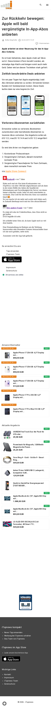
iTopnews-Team (13, 254)
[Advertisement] (25, 310)
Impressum (11, 267)
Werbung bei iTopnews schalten (17, 636)
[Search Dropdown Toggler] (41, 5)
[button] (4, 703)
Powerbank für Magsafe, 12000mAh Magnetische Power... (28, 446)
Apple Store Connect (15, 171)
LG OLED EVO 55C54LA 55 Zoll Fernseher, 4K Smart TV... (26, 523)
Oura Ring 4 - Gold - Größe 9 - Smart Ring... (28, 458)
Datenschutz (11, 271)
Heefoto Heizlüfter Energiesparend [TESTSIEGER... (28, 484)
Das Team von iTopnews (14, 639)
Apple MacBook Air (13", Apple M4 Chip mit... (29, 510)
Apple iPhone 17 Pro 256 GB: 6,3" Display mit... (27, 396)
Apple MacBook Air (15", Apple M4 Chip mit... (29, 497)
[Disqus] (25, 206)
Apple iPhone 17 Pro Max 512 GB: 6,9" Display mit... (29, 410)
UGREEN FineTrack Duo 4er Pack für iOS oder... (28, 433)
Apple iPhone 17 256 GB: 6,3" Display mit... (28, 354)
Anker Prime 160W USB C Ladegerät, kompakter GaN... (28, 471)
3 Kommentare (44, 43)
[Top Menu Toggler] (47, 5)
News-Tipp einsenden (13, 632)
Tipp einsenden (12, 251)
